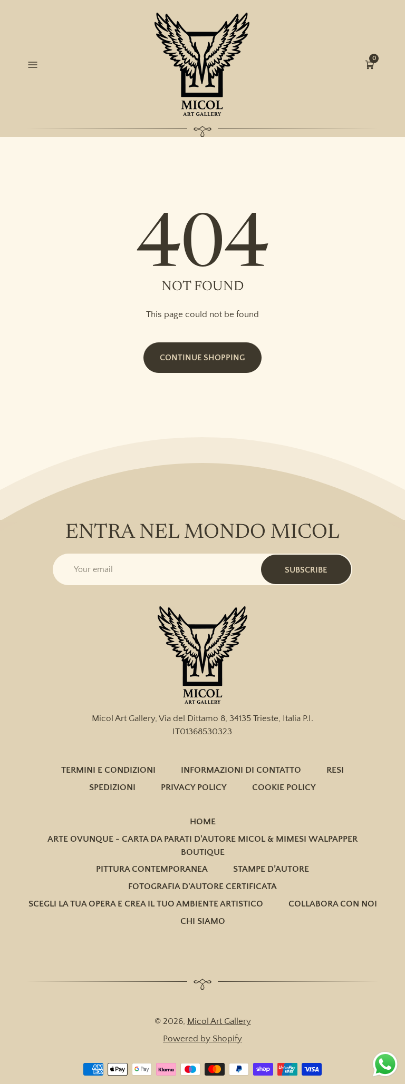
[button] (370, 64)
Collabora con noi (332, 904)
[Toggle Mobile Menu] (35, 64)
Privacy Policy (194, 787)
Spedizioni (112, 787)
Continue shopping (202, 357)
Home (203, 821)
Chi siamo (202, 921)
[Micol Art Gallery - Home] (202, 64)
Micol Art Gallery (219, 1021)
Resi (335, 770)
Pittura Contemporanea (152, 869)
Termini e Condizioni (108, 770)
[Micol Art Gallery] (202, 655)
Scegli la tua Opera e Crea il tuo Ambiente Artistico (145, 904)
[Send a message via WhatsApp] (385, 1064)
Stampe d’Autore (271, 869)
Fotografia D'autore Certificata (202, 886)
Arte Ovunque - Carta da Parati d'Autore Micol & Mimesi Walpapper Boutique (202, 845)
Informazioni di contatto (241, 770)
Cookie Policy (284, 787)
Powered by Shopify (202, 1038)
